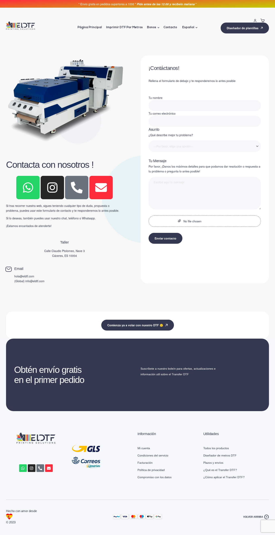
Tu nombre (155, 98)
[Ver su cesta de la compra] (262, 21)
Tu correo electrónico (162, 113)
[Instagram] (52, 187)
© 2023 (11, 522)
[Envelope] (101, 187)
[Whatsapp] (28, 187)
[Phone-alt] (76, 187)
